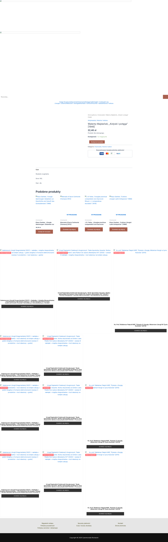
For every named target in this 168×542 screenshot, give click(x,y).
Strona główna (92, 115)
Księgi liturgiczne (65, 102)
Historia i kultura (107, 103)
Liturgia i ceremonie (61, 103)
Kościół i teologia (73, 103)
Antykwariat (82, 102)
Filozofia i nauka (97, 103)
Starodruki (74, 102)
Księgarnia (89, 102)
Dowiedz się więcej (69, 229)
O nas (107, 102)
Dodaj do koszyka (97, 142)
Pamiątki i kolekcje (98, 102)
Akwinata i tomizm (85, 103)
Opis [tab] (37, 169)
